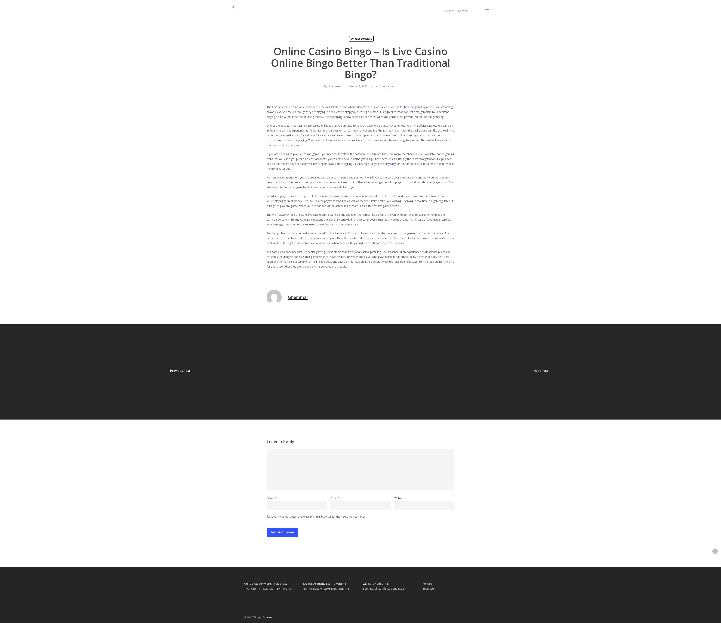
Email (334, 498)
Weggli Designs (262, 617)
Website (399, 498)
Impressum (429, 588)
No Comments (384, 86)
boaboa (409, 107)
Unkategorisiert (361, 38)
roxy (393, 164)
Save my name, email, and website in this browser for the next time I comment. (318, 516)
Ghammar (334, 86)
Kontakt (427, 583)
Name (271, 498)
